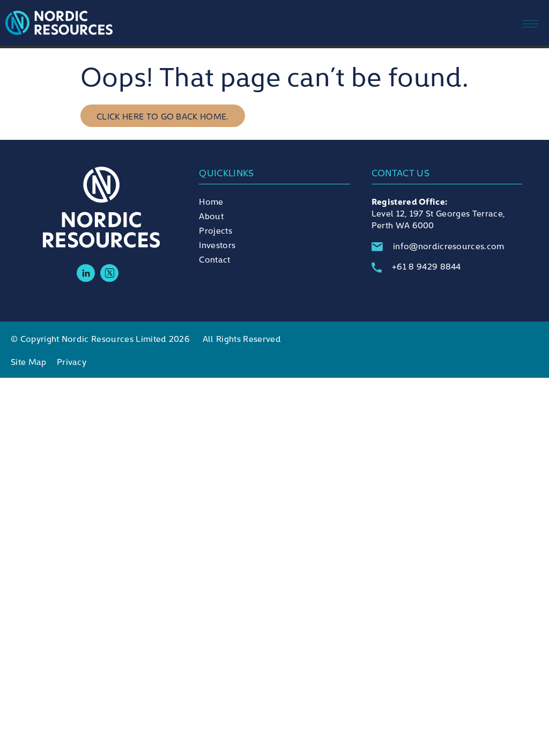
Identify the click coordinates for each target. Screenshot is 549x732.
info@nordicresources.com (449, 245)
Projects (215, 230)
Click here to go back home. (163, 116)
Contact (214, 259)
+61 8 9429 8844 (426, 266)
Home (211, 201)
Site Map (29, 361)
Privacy (71, 361)
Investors (217, 244)
